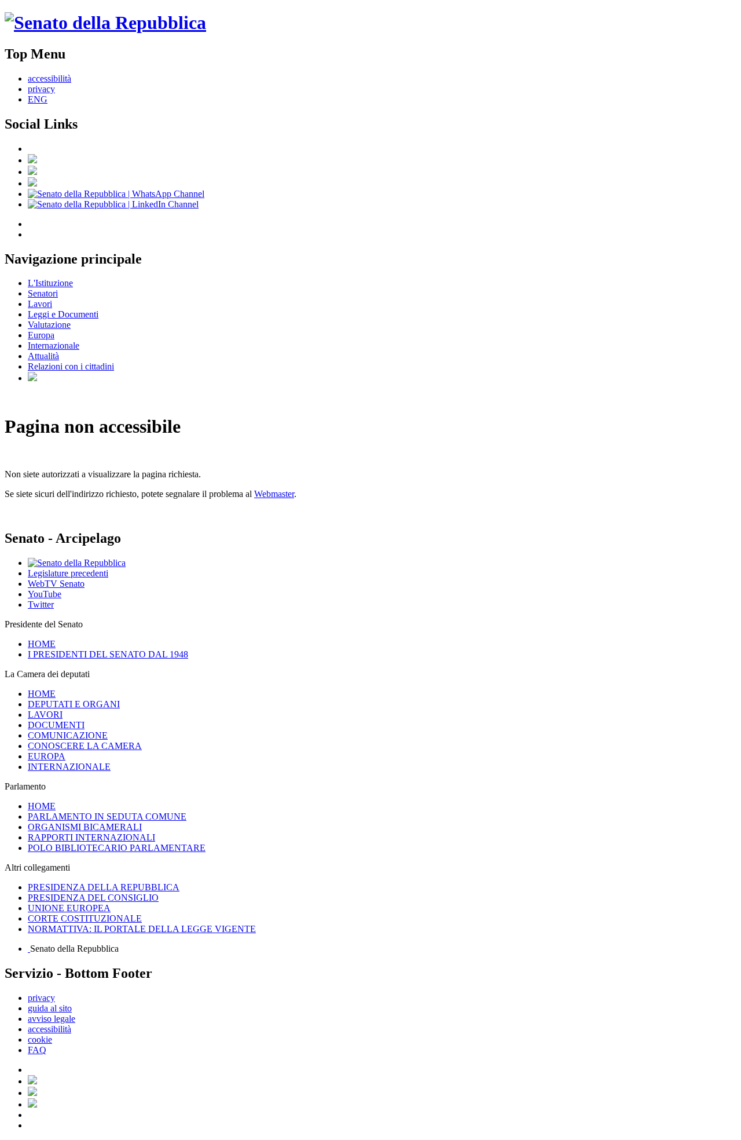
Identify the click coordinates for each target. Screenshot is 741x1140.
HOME (42, 644)
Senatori (43, 293)
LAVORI (45, 714)
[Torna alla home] (105, 22)
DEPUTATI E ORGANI (74, 704)
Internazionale (53, 345)
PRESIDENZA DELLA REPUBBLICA (103, 887)
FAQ (37, 1050)
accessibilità (49, 78)
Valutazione (49, 325)
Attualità (43, 356)
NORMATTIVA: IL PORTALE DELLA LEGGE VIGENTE (142, 929)
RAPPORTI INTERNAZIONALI (91, 837)
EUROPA (46, 756)
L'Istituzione (50, 283)
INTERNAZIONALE (69, 767)
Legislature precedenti (68, 573)
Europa (41, 335)
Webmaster (274, 494)
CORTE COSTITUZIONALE (85, 918)
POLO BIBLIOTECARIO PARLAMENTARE (117, 848)
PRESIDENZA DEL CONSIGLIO (93, 897)
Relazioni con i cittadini (71, 366)
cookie (40, 1039)
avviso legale (51, 1019)
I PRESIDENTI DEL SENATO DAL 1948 (108, 654)
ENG (37, 99)
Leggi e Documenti (63, 314)
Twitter (41, 604)
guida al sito (50, 1008)
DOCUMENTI (56, 725)
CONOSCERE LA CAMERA (85, 746)
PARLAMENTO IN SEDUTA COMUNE (107, 816)
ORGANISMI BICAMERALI (85, 827)
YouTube (44, 594)
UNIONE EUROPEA (69, 908)
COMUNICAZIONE (68, 735)
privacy (41, 89)
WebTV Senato (56, 584)
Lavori (40, 304)
